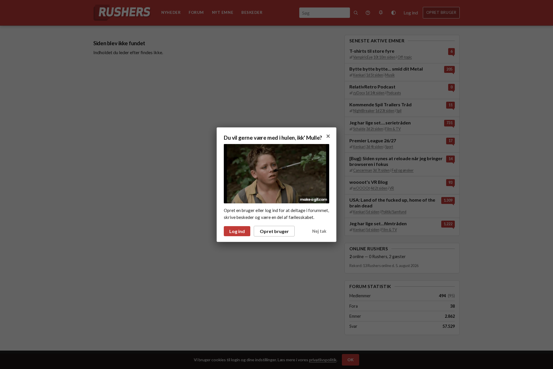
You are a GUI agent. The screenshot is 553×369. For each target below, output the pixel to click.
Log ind (237, 231)
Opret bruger (274, 231)
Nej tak (319, 231)
